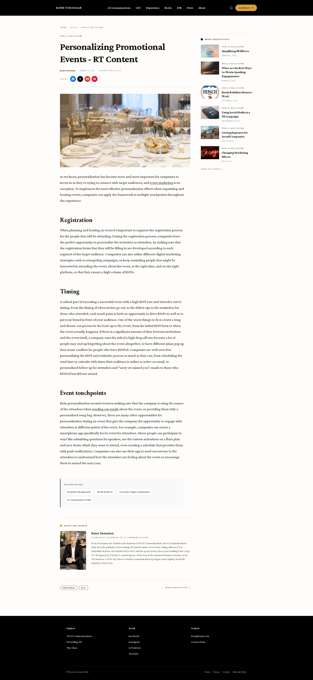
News (83, 588)
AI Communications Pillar (79, 499)
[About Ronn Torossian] (73, 550)
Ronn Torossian (69, 7)
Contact (244, 8)
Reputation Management (79, 491)
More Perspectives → (177, 587)
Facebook (134, 636)
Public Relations (92, 27)
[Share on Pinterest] (94, 79)
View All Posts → (212, 169)
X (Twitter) (135, 647)
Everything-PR (74, 642)
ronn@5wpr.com (200, 636)
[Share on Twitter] (80, 79)
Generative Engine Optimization (134, 491)
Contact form (198, 642)
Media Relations (105, 491)
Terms (207, 672)
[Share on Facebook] (73, 79)
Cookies (226, 672)
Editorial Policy (239, 672)
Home (63, 27)
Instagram (134, 642)
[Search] (231, 7)
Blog (74, 27)
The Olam (72, 647)
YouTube (133, 653)
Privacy (216, 672)
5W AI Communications (79, 636)
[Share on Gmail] (87, 79)
